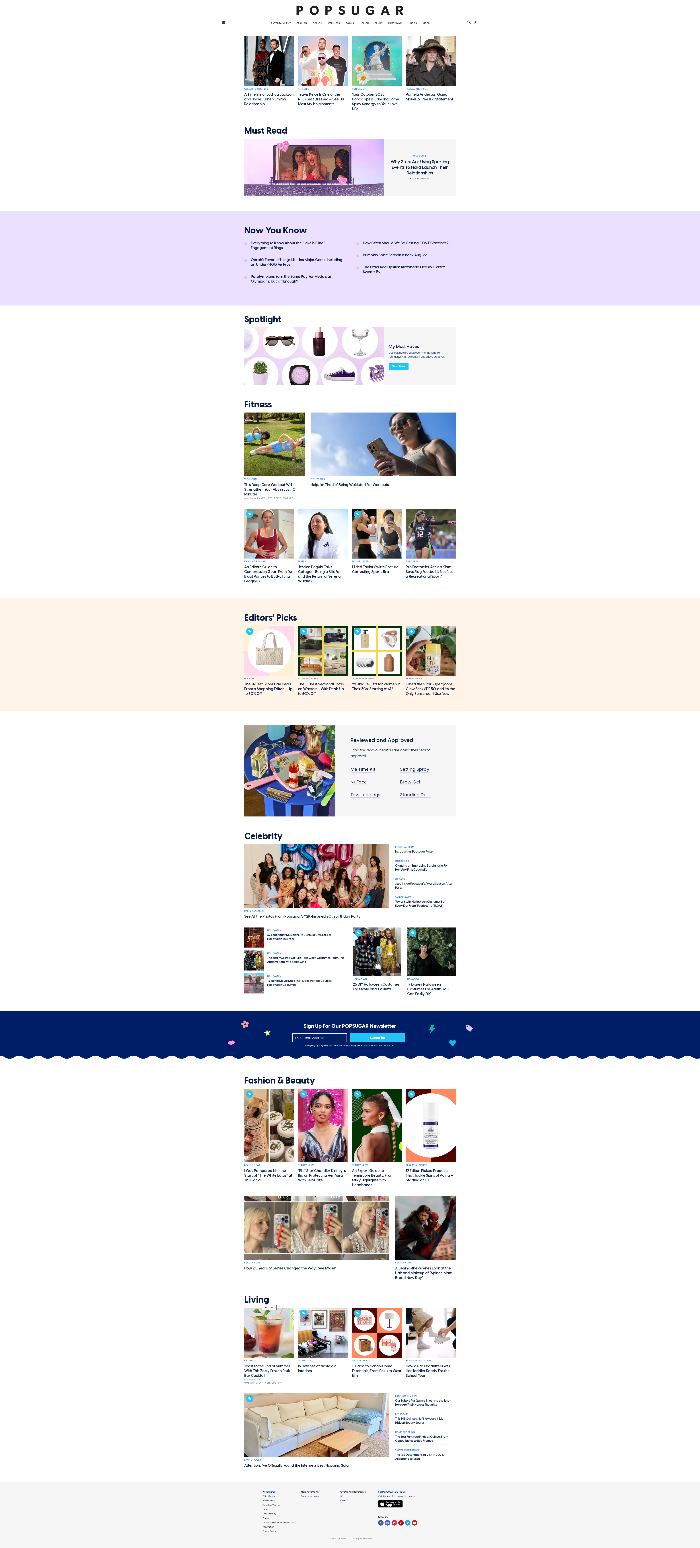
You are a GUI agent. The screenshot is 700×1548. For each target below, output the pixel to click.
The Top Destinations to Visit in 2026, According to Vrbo (419, 1457)
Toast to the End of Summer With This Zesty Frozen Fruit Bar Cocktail (267, 1371)
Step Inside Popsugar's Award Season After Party (423, 885)
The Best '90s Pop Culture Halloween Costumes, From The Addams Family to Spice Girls (305, 960)
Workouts (251, 479)
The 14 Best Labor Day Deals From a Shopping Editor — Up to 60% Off (268, 689)
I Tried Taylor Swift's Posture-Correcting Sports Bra (376, 569)
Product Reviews (255, 561)
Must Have (395, 23)
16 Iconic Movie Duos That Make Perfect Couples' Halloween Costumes (299, 983)
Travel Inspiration (407, 1450)
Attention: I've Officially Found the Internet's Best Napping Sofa (296, 1465)
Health (364, 23)
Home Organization (418, 1360)
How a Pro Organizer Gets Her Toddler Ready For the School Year (428, 1371)
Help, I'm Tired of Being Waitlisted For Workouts (350, 485)
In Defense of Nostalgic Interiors (317, 1368)
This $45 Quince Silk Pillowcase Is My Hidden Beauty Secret (419, 1420)
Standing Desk (415, 794)
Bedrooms (401, 1414)
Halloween (274, 930)
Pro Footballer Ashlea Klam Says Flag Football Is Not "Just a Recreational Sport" (430, 572)
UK (341, 1496)
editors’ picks (270, 618)
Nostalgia (304, 1360)
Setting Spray (414, 769)
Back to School (362, 1360)
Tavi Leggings (365, 794)
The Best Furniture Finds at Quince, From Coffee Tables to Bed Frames (421, 1438)
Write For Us (268, 1496)
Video (426, 23)
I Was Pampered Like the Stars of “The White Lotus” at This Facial (268, 1175)
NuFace (359, 782)
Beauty (317, 23)
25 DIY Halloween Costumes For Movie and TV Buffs (376, 986)
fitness (258, 404)
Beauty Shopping (416, 1165)
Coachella (402, 861)
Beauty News (414, 678)
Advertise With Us (271, 1505)
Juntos (412, 23)
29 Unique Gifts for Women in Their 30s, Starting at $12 (376, 686)
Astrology (359, 89)
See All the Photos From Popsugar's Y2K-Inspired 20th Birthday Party (302, 916)
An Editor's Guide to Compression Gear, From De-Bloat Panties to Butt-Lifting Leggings (268, 574)
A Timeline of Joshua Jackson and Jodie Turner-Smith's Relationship (269, 99)
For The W (412, 561)
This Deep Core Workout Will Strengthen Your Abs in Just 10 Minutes (269, 489)
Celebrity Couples (256, 89)
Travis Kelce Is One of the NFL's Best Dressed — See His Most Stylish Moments (321, 99)
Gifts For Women (363, 678)
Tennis (302, 561)
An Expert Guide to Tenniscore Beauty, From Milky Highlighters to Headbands (373, 1177)
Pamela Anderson (417, 89)
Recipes (249, 1360)
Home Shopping (308, 678)
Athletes (303, 89)
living (256, 1300)
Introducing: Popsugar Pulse (414, 851)
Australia (343, 1500)
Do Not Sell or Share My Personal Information (278, 1524)
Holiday (249, 678)
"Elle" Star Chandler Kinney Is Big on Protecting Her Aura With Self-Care (322, 1175)
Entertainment (281, 23)
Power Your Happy (310, 1496)
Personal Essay (405, 847)
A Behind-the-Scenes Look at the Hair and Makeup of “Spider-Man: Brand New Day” (423, 1273)
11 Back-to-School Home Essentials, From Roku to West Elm (376, 1371)
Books (350, 23)
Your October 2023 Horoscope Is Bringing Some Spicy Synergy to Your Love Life (375, 101)
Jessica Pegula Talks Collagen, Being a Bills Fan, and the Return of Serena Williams (320, 574)
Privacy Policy (350, 1045)
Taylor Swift (360, 561)
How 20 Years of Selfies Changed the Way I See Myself (290, 1268)
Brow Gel (410, 782)
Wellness (334, 23)
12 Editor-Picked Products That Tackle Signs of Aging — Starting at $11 (429, 1175)
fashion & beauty (279, 1081)
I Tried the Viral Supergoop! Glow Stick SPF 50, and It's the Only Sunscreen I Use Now (430, 689)
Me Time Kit (363, 769)
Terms (336, 1045)
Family (379, 23)
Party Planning (254, 911)
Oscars (400, 879)
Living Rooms (253, 1460)
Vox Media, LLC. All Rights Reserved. (354, 1538)
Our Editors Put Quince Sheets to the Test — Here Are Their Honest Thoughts (423, 1402)
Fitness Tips (318, 479)
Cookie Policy (269, 1531)
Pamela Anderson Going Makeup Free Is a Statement (429, 96)
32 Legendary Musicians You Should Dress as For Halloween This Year (299, 937)
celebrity (263, 836)
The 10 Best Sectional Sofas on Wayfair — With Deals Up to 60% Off (321, 689)
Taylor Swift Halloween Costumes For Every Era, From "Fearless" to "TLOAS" (420, 903)
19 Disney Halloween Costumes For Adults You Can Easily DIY (428, 989)
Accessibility (268, 1500)
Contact (266, 1518)
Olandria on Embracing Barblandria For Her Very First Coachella (421, 867)
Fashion (302, 23)
